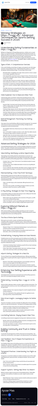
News (9, 398)
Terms (32, 402)
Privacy (29, 402)
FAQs (13, 398)
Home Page (4, 398)
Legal (35, 402)
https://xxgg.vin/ (13, 59)
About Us (25, 402)
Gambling (2, 30)
